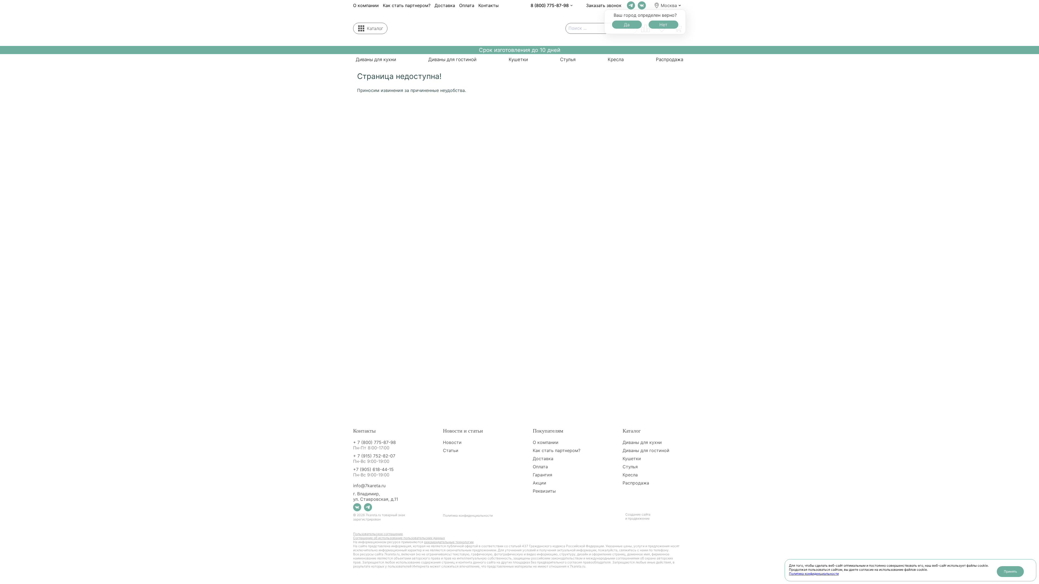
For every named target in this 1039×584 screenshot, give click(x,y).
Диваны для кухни (376, 59)
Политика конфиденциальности (814, 574)
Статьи (450, 450)
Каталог (375, 28)
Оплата (466, 5)
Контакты (488, 5)
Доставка (445, 5)
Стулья (568, 59)
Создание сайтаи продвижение (637, 516)
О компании (366, 5)
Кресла (616, 59)
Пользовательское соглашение (378, 534)
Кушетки (518, 59)
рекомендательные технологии (449, 542)
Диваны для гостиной (452, 59)
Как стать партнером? (406, 5)
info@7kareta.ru (369, 485)
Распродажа (669, 59)
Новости (452, 442)
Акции (539, 483)
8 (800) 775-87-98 (550, 5)
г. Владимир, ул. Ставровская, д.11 (375, 496)
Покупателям (548, 431)
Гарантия (542, 474)
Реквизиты (544, 491)
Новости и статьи (463, 431)
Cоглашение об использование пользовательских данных (399, 538)
